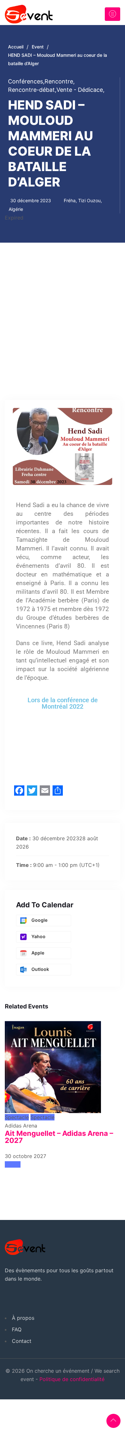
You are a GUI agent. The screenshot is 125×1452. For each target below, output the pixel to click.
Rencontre (60, 81)
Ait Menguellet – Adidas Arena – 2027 (59, 1137)
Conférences (26, 81)
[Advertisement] (62, 308)
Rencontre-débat (32, 89)
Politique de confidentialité (71, 1379)
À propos (23, 1318)
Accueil (15, 46)
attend (13, 1164)
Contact (21, 1341)
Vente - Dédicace (80, 89)
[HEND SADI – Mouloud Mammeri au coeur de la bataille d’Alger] (53, 1064)
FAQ (16, 1329)
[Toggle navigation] (112, 14)
